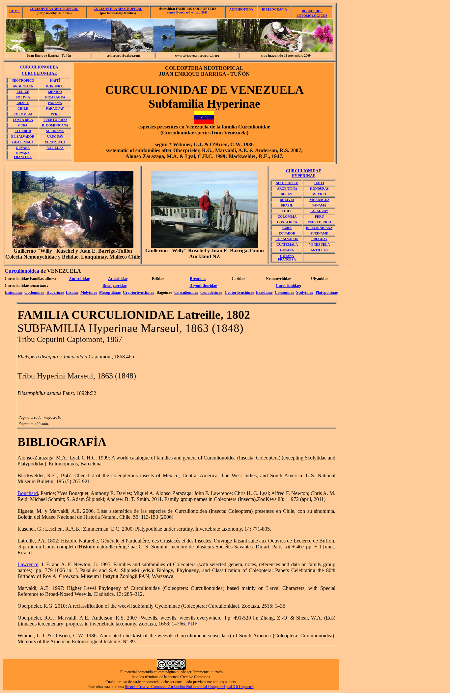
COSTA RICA (23, 120)
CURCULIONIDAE (39, 73)
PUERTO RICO (55, 120)
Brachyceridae (114, 285)
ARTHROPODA (241, 9)
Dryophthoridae (203, 285)
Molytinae (88, 292)
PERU (55, 114)
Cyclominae (34, 292)
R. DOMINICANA (55, 125)
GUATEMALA (23, 142)
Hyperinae (55, 292)
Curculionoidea (22, 271)
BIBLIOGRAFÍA (274, 9)
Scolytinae (304, 292)
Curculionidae (288, 285)
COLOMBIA (23, 114)
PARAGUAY (55, 108)
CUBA (22, 125)
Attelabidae (117, 278)
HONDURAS (55, 86)
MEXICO (55, 92)
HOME (14, 11)
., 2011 (187, 12)
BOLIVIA (22, 97)
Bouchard (27, 493)
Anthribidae (79, 278)
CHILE (22, 108)
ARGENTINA (23, 86)
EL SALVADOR (22, 136)
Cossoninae (284, 292)
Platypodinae (327, 292)
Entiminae (13, 292)
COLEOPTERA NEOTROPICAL (54, 9)
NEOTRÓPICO (23, 80)
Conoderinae (211, 292)
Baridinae (264, 292)
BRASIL (22, 103)
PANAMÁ (55, 103)
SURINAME (55, 131)
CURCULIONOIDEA (39, 67)
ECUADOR (22, 131)
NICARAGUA (55, 97)
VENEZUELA (55, 142)
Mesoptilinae (110, 292)
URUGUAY (55, 136)
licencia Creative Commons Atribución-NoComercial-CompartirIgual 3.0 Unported (189, 686)
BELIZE (22, 92)
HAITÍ (55, 80)
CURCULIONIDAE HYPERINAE (303, 173)
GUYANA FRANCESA (23, 155)
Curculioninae (186, 292)
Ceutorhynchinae (239, 292)
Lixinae (72, 292)
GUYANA (23, 148)
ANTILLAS (55, 148)
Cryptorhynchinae (138, 292)
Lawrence (27, 564)
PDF (192, 623)
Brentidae (198, 278)
